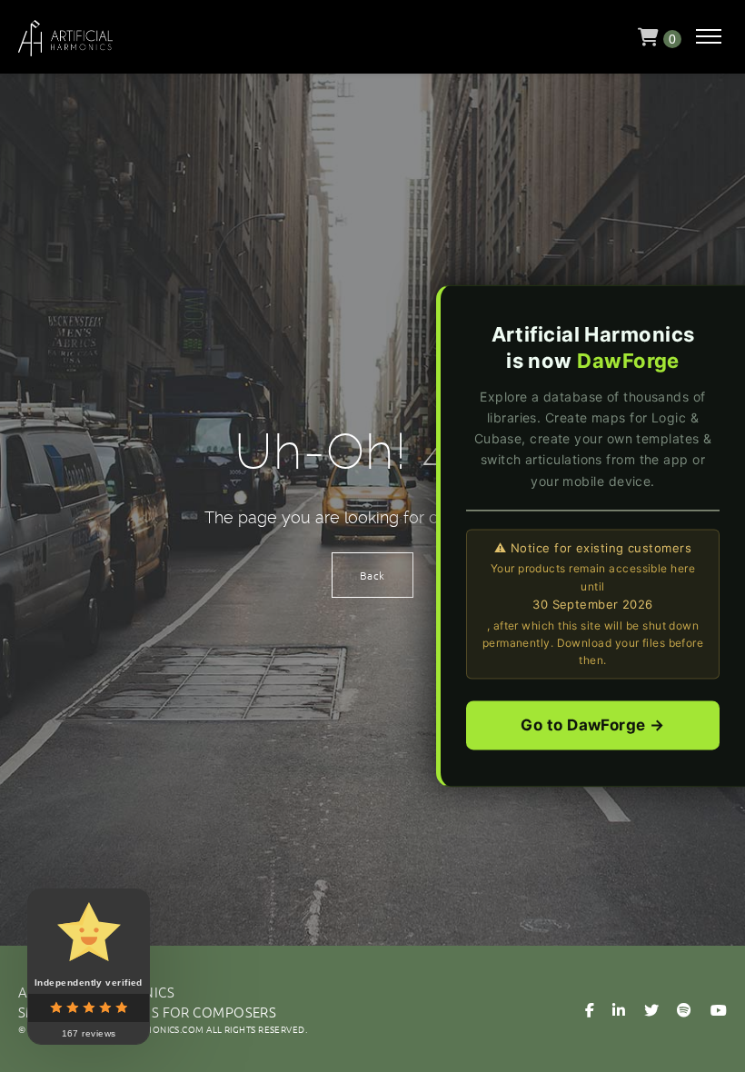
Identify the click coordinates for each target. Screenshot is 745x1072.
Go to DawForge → (592, 726)
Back (372, 575)
